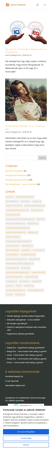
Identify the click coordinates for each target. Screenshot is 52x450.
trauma (9, 286)
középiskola (34, 259)
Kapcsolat (15, 381)
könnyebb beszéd (28, 255)
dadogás (37, 201)
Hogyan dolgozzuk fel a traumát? (18, 241)
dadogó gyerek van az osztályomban (20, 219)
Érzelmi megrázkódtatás (15, 290)
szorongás (24, 281)
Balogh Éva (15, 55)
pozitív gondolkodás (14, 277)
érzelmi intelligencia (35, 290)
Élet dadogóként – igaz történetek (21, 184)
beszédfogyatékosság (25, 197)
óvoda (9, 295)
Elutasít (26, 445)
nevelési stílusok (38, 272)
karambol (26, 250)
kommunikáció (12, 255)
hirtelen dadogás (13, 237)
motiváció (25, 268)
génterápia (33, 232)
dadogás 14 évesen (14, 206)
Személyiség (11, 281)
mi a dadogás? (12, 268)
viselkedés (29, 286)
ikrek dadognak (12, 246)
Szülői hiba (36, 281)
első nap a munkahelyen (15, 224)
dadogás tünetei (13, 215)
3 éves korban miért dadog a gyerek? (32, 351)
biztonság (25, 201)
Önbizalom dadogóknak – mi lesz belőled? (23, 320)
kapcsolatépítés (12, 250)
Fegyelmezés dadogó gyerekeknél (20, 334)
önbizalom (20, 295)
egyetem (41, 219)
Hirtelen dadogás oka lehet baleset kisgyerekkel (26, 316)
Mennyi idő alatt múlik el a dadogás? (19, 264)
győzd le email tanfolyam (16, 232)
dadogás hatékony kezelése (17, 210)
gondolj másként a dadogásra (18, 228)
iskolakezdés (27, 246)
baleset (10, 197)
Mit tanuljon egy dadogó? (17, 323)
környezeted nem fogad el (16, 259)
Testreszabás (26, 438)
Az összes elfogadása (26, 432)
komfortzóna (38, 250)
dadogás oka (37, 210)
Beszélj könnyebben (14, 170)
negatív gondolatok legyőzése (17, 272)
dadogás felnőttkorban (16, 175)
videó (19, 286)
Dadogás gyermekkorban (16, 179)
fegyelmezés (32, 224)
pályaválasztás (31, 277)
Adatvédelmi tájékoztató (15, 385)
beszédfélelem (12, 201)
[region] (26, 428)
